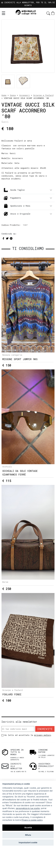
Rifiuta (28, 835)
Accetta (28, 827)
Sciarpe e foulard (43, 95)
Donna (13, 95)
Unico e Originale (20, 213)
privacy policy (42, 735)
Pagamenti (15, 197)
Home (3, 95)
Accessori (24, 95)
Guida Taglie (17, 190)
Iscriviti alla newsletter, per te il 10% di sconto (29, 4)
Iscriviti (45, 729)
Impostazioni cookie (28, 842)
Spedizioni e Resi (20, 205)
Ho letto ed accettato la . (28, 735)
